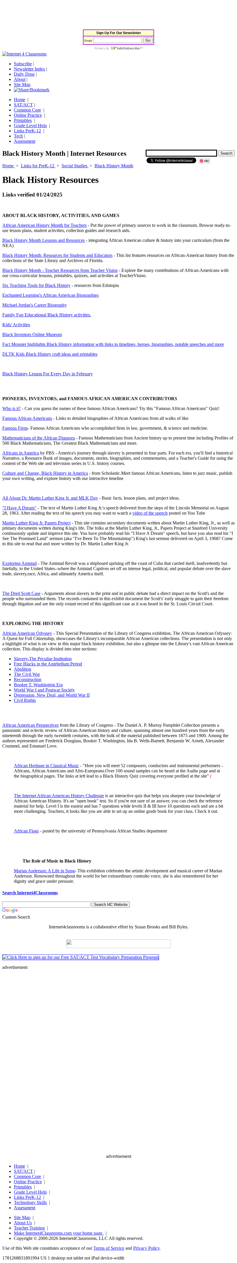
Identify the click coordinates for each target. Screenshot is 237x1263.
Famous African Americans (27, 418)
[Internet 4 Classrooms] (24, 53)
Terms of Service (108, 1248)
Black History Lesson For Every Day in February (47, 373)
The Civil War (27, 674)
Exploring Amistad (19, 563)
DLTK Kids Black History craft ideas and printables (49, 354)
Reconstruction (27, 679)
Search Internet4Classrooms (30, 892)
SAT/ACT (23, 104)
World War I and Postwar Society (44, 689)
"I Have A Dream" (19, 507)
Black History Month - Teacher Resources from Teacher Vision (60, 270)
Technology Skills (30, 1202)
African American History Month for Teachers (44, 225)
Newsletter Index (29, 68)
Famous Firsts (15, 428)
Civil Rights (25, 700)
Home (19, 99)
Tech (18, 135)
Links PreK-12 (27, 130)
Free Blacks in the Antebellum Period (48, 663)
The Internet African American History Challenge (59, 795)
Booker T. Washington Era (38, 684)
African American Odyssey (27, 633)
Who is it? (11, 408)
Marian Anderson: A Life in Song (44, 870)
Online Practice (28, 115)
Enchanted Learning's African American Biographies (50, 295)
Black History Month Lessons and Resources (43, 240)
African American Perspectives (30, 725)
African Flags (26, 830)
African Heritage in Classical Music (46, 765)
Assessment (24, 141)
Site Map (22, 84)
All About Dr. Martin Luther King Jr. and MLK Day (50, 498)
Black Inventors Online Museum (32, 334)
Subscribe (23, 63)
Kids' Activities (16, 324)
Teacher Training (29, 1227)
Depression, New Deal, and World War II (52, 695)
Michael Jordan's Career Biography (34, 305)
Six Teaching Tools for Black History (36, 285)
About (19, 79)
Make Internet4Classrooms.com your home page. (58, 1233)
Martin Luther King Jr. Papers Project (36, 522)
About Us (23, 1222)
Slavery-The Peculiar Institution (43, 658)
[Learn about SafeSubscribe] (118, 48)
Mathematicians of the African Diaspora (38, 437)
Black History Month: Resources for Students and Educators (57, 255)
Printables (23, 120)
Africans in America (20, 452)
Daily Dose (24, 74)
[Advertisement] (107, 15)
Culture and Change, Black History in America (45, 473)
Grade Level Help (30, 125)
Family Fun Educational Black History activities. (46, 314)
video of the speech (150, 513)
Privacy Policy (146, 1248)
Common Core (27, 109)
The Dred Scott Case (21, 593)
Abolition (22, 669)
